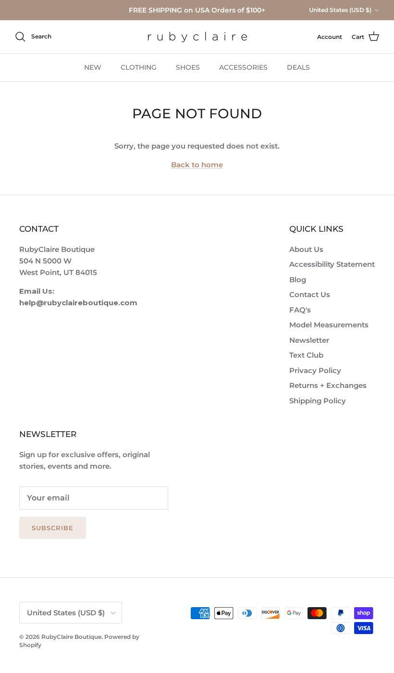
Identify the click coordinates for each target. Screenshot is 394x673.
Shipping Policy (317, 400)
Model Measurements (329, 324)
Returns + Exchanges (328, 385)
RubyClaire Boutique (71, 636)
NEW (92, 67)
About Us (306, 249)
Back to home (197, 164)
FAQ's (300, 309)
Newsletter (309, 340)
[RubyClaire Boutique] (197, 37)
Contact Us (309, 294)
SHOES (188, 67)
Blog (297, 279)
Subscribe (53, 528)
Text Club (306, 355)
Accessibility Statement (332, 264)
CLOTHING (139, 67)
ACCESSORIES (243, 67)
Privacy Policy (315, 370)
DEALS (298, 67)
